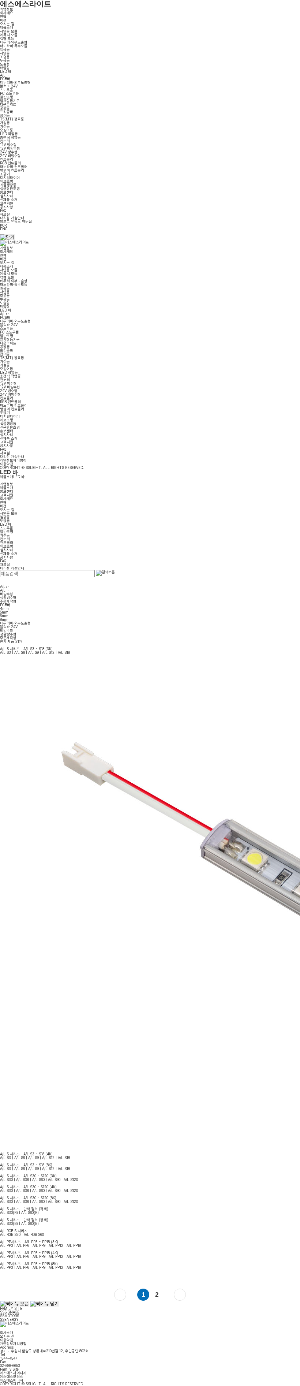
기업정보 (6, 9)
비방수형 (6, 594)
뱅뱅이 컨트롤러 (12, 170)
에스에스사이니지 (13, 1373)
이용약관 (6, 464)
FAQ (3, 210)
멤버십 (27, 221)
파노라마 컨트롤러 (13, 166)
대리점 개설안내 (12, 218)
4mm (4, 608)
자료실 (5, 214)
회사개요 (6, 13)
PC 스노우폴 (9, 93)
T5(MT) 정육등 (12, 119)
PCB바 (5, 79)
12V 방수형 (8, 144)
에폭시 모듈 (9, 35)
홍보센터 (6, 192)
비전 (3, 20)
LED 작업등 (9, 133)
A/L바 (4, 75)
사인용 (5, 53)
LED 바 (5, 71)
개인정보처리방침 (13, 460)
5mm (4, 612)
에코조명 (6, 181)
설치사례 (6, 196)
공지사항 (6, 207)
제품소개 (6, 27)
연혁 (3, 16)
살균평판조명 (10, 188)
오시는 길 (7, 24)
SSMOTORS (9, 1316)
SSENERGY (9, 1319)
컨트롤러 (6, 159)
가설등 (5, 122)
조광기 (5, 174)
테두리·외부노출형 (13, 42)
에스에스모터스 (11, 1376)
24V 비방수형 (10, 155)
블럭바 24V (9, 86)
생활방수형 (8, 597)
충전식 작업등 (10, 137)
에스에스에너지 (11, 1380)
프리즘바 (6, 111)
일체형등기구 (10, 100)
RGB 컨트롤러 (10, 163)
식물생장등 (8, 185)
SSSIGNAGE (9, 1312)
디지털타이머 (10, 177)
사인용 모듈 (9, 31)
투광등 (5, 60)
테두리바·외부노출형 (15, 82)
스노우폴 (6, 89)
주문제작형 (8, 601)
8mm (4, 619)
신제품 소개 (9, 199)
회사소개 (6, 1332)
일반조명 (6, 97)
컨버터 (5, 141)
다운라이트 (8, 104)
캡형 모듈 (7, 38)
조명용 (5, 57)
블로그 (5, 221)
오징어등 (6, 130)
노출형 (5, 64)
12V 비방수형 (10, 148)
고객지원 (6, 203)
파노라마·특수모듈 (13, 46)
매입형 (5, 68)
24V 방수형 (9, 152)
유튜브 (16, 221)
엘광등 (5, 49)
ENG (3, 229)
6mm (4, 616)
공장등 (5, 108)
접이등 (5, 115)
